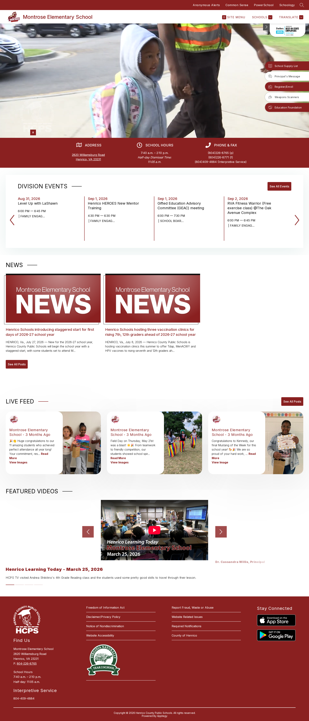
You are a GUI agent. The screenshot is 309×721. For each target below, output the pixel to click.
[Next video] (221, 532)
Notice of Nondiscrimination (105, 626)
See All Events (279, 186)
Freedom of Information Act (105, 607)
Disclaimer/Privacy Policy (103, 617)
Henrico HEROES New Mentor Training (113, 205)
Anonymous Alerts (206, 5)
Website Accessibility (100, 635)
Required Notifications (186, 626)
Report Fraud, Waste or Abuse (193, 607)
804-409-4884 (24, 698)
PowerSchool (264, 5)
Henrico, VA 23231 (88, 159)
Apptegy (162, 715)
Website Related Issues (187, 617)
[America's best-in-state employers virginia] (287, 30)
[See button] (266, 26)
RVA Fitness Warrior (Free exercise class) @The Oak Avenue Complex (249, 208)
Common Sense (236, 5)
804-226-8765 (27, 663)
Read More (118, 458)
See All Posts (17, 364)
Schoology (287, 5)
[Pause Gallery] (33, 132)
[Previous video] (88, 532)
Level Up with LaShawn (39, 203)
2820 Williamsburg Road (88, 155)
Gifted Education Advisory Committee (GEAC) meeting (182, 205)
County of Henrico (184, 635)
